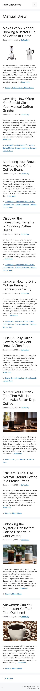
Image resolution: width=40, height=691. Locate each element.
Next (10, 678)
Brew (7, 459)
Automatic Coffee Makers (24, 145)
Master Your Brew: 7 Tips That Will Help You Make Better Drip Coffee (19, 397)
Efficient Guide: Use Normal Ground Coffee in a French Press (20, 477)
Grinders (33, 148)
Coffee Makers (17, 88)
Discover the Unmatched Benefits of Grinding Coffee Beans (18, 224)
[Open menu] (2, 688)
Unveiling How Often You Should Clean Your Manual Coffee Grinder (18, 104)
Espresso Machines (22, 148)
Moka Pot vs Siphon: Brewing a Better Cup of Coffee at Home (19, 32)
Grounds (33, 378)
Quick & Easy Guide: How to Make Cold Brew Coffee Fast (18, 342)
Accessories (9, 145)
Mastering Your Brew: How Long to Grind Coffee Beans (19, 165)
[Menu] (34, 4)
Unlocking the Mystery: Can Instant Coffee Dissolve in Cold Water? (19, 530)
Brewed (14, 378)
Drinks (27, 378)
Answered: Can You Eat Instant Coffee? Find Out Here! (17, 609)
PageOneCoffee (12, 4)
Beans (7, 378)
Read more (25, 82)
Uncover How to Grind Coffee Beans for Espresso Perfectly (20, 285)
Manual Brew (29, 88)
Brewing (8, 88)
